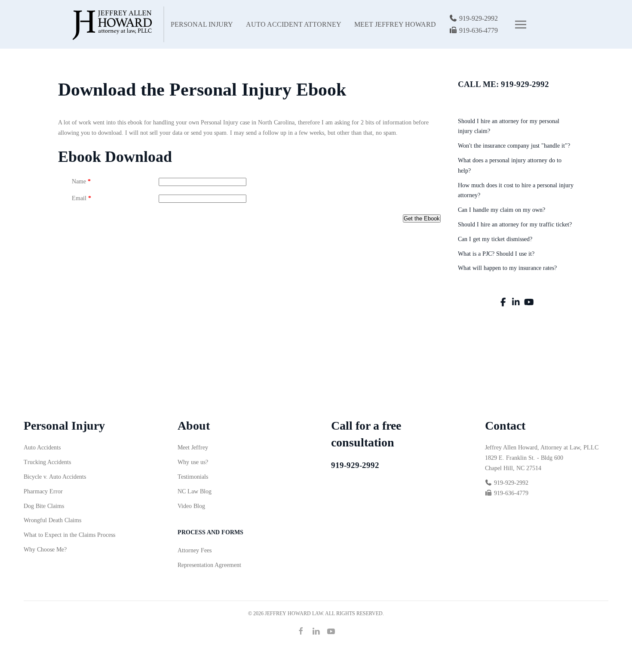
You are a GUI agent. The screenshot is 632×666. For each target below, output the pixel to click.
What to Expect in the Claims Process (69, 535)
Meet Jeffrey (193, 447)
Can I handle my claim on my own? (501, 210)
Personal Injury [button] (202, 24)
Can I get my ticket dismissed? (495, 239)
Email (81, 198)
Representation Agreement (209, 565)
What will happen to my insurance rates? (507, 268)
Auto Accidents (42, 447)
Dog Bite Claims (44, 506)
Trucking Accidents (47, 462)
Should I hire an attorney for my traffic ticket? (515, 224)
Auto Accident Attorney (293, 24)
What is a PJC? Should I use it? (496, 254)
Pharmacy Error (43, 491)
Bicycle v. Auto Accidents (55, 477)
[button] (520, 24)
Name (81, 181)
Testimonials (193, 477)
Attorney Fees (195, 550)
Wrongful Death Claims (52, 520)
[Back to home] (110, 24)
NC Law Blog (195, 491)
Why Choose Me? (45, 549)
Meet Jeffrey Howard (395, 24)
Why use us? (193, 462)
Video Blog (191, 506)
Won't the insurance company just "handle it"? (514, 145)
